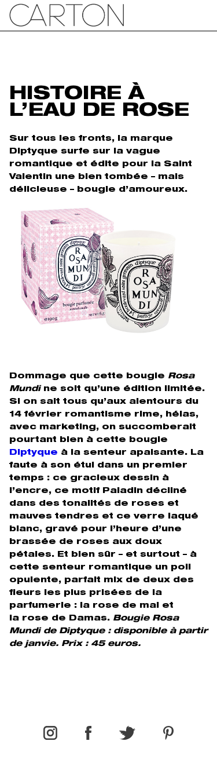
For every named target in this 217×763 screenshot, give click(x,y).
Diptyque (33, 453)
